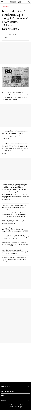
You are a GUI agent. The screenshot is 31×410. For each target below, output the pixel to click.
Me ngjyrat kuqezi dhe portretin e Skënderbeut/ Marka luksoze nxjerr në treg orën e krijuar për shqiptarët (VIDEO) (15, 229)
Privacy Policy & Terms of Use (11, 404)
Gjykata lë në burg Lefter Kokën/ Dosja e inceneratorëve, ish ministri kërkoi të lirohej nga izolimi (15, 207)
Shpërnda (4, 37)
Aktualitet (5, 6)
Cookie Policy (23, 404)
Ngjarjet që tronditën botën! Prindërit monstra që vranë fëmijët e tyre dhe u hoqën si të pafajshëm (14, 222)
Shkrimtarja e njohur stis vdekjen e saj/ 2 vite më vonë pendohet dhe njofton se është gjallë (14, 259)
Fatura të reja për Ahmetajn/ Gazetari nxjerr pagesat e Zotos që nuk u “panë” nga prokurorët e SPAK (15, 244)
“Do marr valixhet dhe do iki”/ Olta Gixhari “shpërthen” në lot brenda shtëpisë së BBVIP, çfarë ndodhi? (15, 237)
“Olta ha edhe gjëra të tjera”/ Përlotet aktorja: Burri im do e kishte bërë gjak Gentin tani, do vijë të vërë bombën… (14, 214)
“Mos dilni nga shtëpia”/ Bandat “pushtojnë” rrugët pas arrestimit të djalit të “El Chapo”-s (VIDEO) (15, 252)
